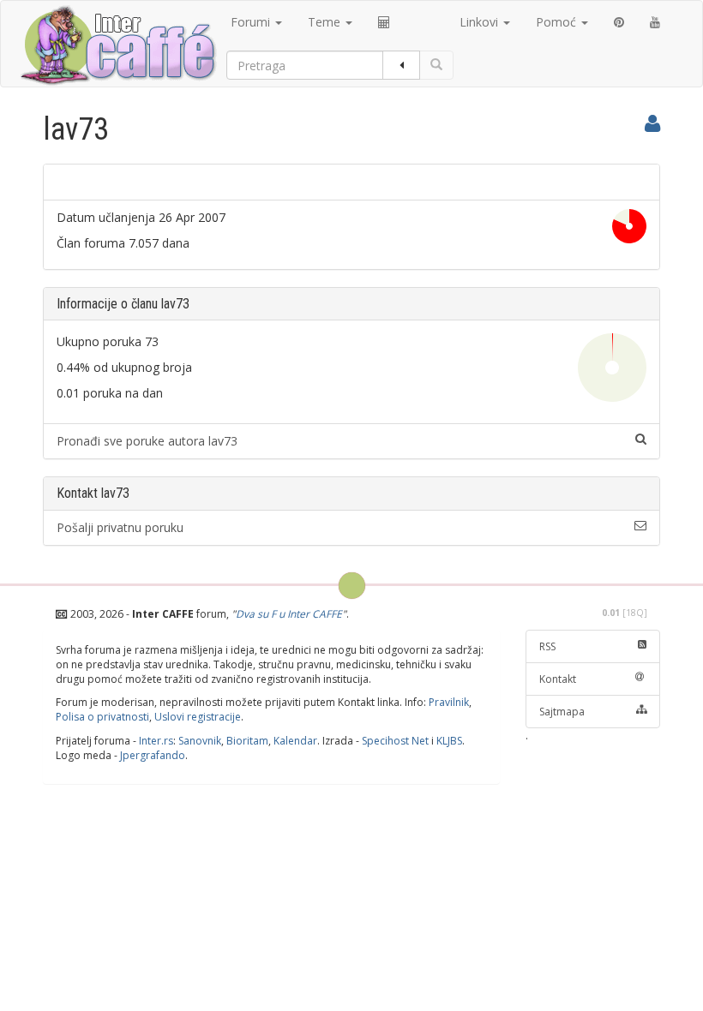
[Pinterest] (619, 22)
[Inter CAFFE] (117, 45)
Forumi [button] (252, 22)
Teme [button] (326, 22)
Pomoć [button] (558, 22)
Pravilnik (449, 702)
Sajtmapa (562, 711)
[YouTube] (655, 22)
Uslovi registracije (197, 716)
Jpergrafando (152, 755)
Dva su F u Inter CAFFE (289, 614)
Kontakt (557, 679)
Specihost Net (395, 740)
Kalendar (295, 740)
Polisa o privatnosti (102, 716)
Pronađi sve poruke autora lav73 (147, 441)
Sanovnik (199, 740)
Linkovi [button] (481, 22)
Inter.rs (156, 740)
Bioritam (247, 740)
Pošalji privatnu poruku (120, 527)
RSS (547, 646)
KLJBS (449, 740)
